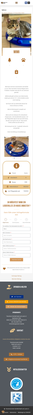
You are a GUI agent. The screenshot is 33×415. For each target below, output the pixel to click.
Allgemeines (6, 222)
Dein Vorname (6, 232)
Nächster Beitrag (16, 279)
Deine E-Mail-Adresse (8, 252)
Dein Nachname (7, 239)
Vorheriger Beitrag (16, 276)
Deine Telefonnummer (8, 245)
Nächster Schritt (16, 259)
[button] (16, 3)
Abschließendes (26, 222)
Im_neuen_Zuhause (7, 13)
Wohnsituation (15, 222)
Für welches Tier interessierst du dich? (13, 226)
